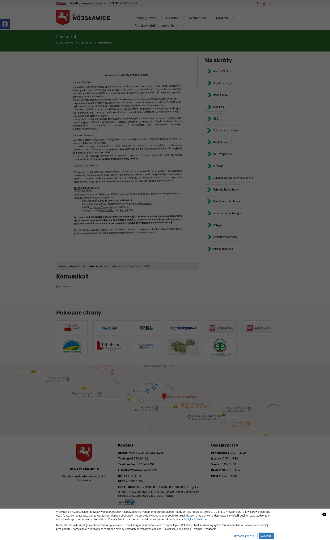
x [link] (324, 514)
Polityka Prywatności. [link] (196, 519)
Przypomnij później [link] (243, 536)
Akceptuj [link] (266, 536)
